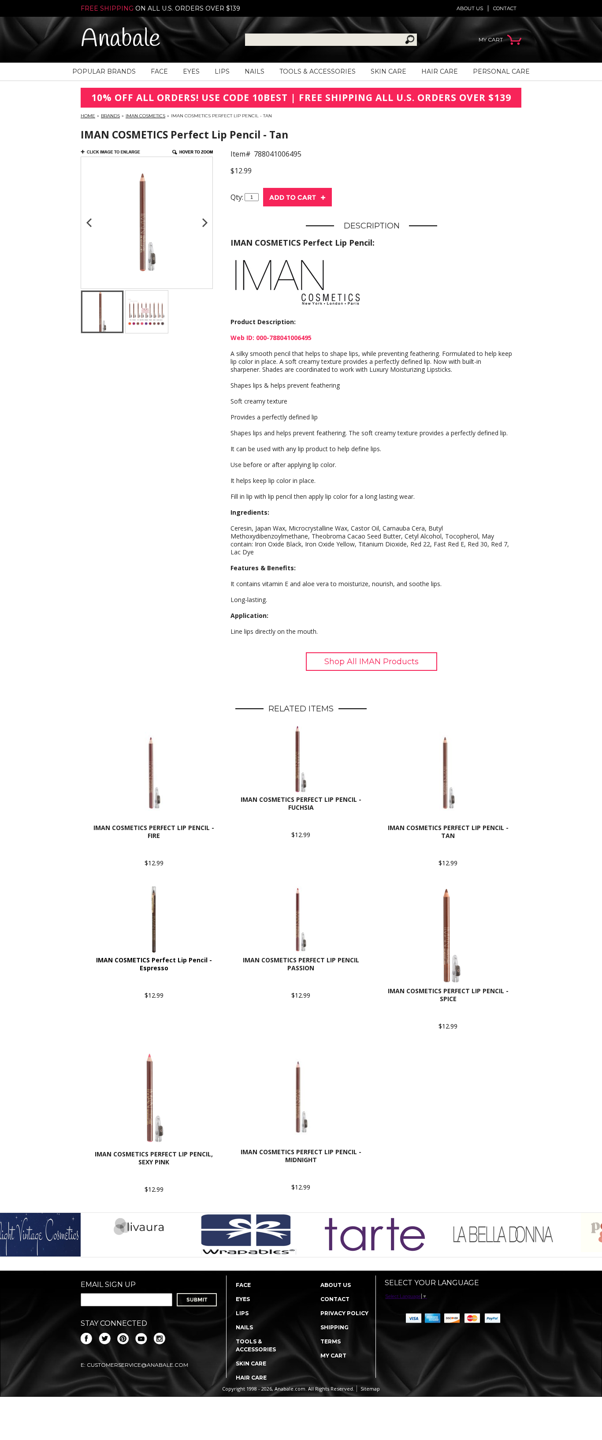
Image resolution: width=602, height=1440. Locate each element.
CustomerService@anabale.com (137, 1364)
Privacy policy (344, 1313)
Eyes (191, 71)
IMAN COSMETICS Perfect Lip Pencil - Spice (448, 995)
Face (159, 71)
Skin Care (388, 71)
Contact (505, 8)
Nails (254, 71)
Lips (222, 71)
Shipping (334, 1327)
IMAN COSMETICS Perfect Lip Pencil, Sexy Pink (154, 1158)
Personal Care (501, 71)
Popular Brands (104, 71)
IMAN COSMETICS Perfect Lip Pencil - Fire (153, 831)
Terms (330, 1341)
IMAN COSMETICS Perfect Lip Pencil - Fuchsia (301, 803)
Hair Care (439, 71)
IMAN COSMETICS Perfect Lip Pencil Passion (301, 964)
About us (470, 8)
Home (88, 116)
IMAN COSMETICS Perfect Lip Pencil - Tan (448, 831)
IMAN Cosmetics (145, 116)
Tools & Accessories (317, 71)
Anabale (120, 39)
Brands (110, 116)
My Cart (333, 1355)
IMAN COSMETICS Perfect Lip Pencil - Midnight (301, 1156)
